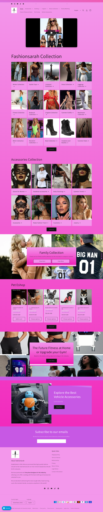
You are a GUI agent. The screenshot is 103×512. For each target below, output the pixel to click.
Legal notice (66, 508)
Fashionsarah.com (18, 508)
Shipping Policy (56, 455)
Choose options (35, 319)
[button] (28, 8)
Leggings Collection (81, 85)
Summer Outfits (67, 113)
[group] (19, 311)
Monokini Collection (32, 142)
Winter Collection (18, 84)
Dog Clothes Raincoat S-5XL (83, 308)
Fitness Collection (18, 113)
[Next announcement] (67, 3)
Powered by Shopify (27, 508)
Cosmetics (56, 223)
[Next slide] (55, 378)
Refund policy (55, 460)
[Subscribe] (64, 441)
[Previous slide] (48, 378)
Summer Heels (82, 141)
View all (51, 149)
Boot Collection (50, 141)
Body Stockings (58, 191)
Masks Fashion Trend (40, 223)
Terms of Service (56, 457)
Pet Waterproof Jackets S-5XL (68, 308)
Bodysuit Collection (32, 113)
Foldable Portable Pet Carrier (18, 308)
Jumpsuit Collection (48, 85)
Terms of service (50, 508)
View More (42, 261)
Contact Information (57, 471)
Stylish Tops (33, 84)
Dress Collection (67, 84)
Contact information (75, 508)
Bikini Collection (18, 141)
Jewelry (76, 223)
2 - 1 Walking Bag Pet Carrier (34, 308)
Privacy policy (43, 508)
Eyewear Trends (79, 191)
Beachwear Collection (81, 113)
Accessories (16, 223)
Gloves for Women (19, 191)
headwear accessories (40, 191)
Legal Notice (55, 469)
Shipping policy (59, 508)
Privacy (53, 463)
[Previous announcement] (36, 3)
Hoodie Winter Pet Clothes (51, 307)
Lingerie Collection (51, 113)
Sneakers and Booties (66, 142)
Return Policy (55, 466)
